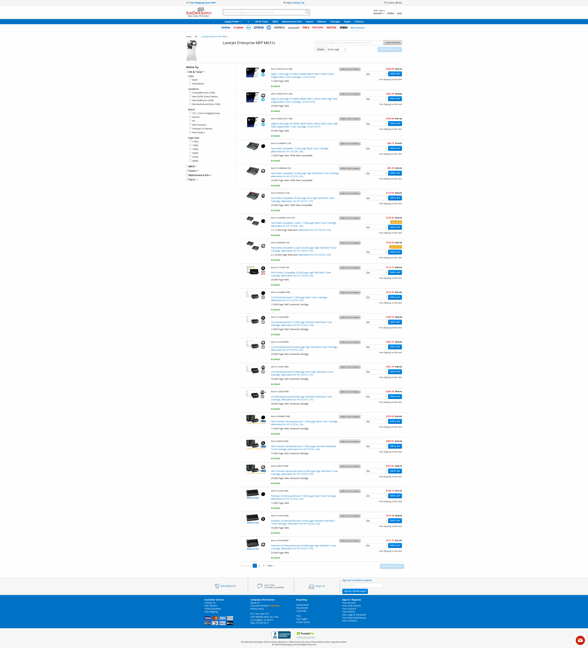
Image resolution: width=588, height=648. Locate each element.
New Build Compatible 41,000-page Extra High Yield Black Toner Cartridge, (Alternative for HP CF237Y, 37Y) (303, 200)
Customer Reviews (260, 605)
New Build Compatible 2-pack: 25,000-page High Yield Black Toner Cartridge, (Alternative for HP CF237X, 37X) (304, 249)
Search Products (393, 42)
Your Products (349, 608)
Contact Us (298, 2)
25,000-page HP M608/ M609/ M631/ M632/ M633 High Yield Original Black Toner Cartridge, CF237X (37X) (304, 100)
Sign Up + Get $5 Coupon (355, 591)
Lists (399, 13)
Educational (302, 607)
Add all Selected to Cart (390, 49)
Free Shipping (211, 611)
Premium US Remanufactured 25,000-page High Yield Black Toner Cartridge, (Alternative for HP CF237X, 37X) (303, 547)
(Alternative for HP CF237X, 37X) (315, 254)
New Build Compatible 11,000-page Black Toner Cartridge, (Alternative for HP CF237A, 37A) (300, 150)
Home (188, 36)
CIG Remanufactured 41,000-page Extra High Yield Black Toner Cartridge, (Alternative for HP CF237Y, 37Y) (302, 373)
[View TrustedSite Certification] (306, 635)
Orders (390, 13)
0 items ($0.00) (394, 2)
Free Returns (210, 605)
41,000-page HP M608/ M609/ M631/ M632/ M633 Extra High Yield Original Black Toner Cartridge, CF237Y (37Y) (304, 125)
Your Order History (351, 605)
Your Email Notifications (354, 617)
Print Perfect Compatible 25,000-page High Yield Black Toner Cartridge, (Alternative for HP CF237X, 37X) (301, 274)
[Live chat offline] (580, 640)
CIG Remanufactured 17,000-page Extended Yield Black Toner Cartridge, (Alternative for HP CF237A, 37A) (301, 324)
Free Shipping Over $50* (203, 2)
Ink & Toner (261, 21)
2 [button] (259, 565)
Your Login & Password (354, 614)
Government (302, 604)
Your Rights (302, 619)
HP (196, 36)
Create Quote (303, 622)
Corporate (301, 610)
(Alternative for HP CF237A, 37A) (315, 229)
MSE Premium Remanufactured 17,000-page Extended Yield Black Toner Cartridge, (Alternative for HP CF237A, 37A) (303, 448)
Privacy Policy (257, 608)
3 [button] (263, 565)
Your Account (349, 602)
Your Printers (348, 611)
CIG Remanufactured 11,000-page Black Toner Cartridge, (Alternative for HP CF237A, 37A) (299, 299)
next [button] (270, 565)
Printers (359, 21)
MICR (275, 21)
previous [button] (247, 565)
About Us (255, 602)
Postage (335, 21)
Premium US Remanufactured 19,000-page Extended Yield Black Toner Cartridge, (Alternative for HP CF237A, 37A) (303, 522)
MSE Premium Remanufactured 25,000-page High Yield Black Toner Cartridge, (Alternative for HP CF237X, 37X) (304, 473)
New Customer (349, 620)
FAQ (298, 615)
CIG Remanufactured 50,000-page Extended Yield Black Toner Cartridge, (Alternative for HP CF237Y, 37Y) (301, 398)
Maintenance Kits (292, 21)
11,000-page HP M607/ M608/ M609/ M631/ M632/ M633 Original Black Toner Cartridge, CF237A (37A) (302, 75)
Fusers (309, 21)
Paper (347, 21)
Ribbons (321, 21)
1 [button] (254, 565)
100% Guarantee (212, 608)
